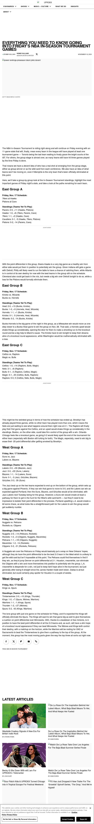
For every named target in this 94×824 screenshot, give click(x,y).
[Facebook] (6, 641)
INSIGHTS (75, 6)
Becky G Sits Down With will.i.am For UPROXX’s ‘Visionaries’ (19, 771)
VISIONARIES (8, 6)
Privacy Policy (12, 814)
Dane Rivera (54, 739)
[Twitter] (13, 641)
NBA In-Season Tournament (17, 649)
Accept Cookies (67, 819)
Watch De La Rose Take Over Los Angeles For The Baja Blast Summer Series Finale (69, 771)
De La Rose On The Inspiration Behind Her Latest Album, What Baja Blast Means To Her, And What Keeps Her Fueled (69, 733)
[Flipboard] (21, 641)
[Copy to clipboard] (36, 641)
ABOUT (6, 12)
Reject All (83, 819)
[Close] (90, 808)
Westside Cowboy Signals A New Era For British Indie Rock (21, 732)
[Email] (28, 641)
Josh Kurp (8, 776)
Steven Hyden (9, 737)
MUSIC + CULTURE (41, 6)
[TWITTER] (37, 54)
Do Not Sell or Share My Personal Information (19, 819)
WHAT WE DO (60, 6)
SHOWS (24, 6)
